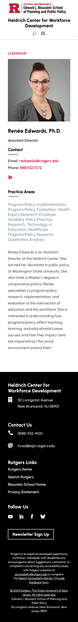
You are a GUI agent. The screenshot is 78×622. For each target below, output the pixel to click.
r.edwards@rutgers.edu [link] (39, 161)
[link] (10, 177)
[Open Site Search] (34, 33)
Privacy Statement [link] (23, 492)
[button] (43, 35)
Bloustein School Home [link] (27, 484)
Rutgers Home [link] (20, 469)
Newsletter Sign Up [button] (30, 534)
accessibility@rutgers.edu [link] (31, 574)
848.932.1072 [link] (31, 167)
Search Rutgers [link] (21, 477)
